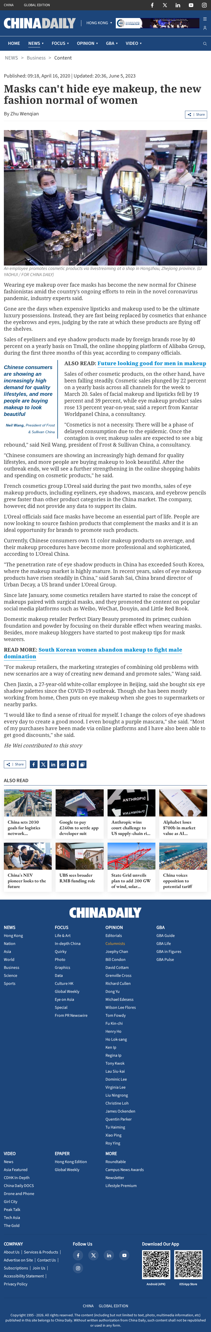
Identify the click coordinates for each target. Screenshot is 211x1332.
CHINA (9, 5)
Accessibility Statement (24, 1276)
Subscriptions (16, 1268)
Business (36, 58)
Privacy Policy (15, 1284)
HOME (14, 43)
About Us (12, 1252)
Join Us (38, 1268)
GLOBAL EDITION (37, 5)
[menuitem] (97, 23)
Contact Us (46, 1260)
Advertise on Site (18, 1260)
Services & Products (41, 1252)
